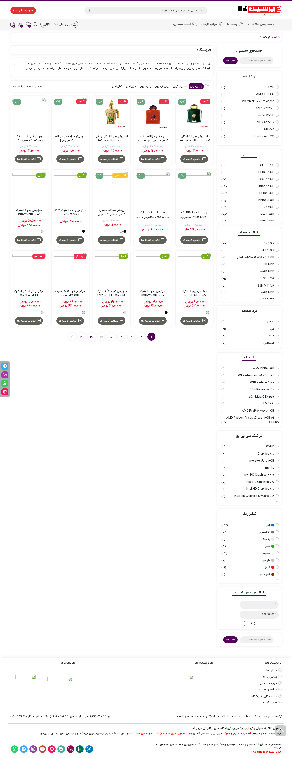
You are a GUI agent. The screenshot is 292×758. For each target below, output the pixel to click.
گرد (272, 329)
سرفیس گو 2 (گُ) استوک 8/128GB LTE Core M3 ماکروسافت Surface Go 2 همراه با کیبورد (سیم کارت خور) (111, 293)
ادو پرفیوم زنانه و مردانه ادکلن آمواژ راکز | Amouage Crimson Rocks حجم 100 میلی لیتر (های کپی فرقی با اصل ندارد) (70, 138)
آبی (268, 525)
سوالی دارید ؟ (209, 24)
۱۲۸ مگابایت (266, 250)
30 (92, 337)
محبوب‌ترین (180, 86)
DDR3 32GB (266, 172)
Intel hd (269, 468)
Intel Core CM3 (264, 136)
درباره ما (271, 670)
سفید (266, 553)
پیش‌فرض (196, 86)
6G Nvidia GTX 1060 (261, 397)
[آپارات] (4, 391)
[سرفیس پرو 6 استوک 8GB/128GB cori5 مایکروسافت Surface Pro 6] (194, 269)
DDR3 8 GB (266, 186)
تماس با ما (270, 677)
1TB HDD (268, 265)
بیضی (270, 322)
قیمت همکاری (182, 24)
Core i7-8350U (264, 115)
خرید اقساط (269, 702)
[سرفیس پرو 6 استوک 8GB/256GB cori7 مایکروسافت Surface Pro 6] (153, 269)
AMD (271, 87)
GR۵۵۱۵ (269, 129)
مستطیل (268, 343)
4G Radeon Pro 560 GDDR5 (256, 376)
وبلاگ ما (232, 24)
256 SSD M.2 (265, 286)
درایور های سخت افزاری (58, 24)
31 (81, 337)
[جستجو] (88, 10)
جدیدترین (145, 86)
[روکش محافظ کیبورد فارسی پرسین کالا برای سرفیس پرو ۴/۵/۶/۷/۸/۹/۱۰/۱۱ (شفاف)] (111, 188)
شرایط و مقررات (267, 690)
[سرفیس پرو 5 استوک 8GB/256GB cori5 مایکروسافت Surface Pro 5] (29, 188)
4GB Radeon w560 (262, 390)
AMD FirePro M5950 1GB (258, 411)
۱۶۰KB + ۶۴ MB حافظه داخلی (255, 258)
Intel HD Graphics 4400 (259, 475)
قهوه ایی (264, 574)
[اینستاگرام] (4, 374)
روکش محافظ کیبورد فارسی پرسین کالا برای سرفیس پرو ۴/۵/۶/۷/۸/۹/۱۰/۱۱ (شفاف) (111, 212)
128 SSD (269, 244)
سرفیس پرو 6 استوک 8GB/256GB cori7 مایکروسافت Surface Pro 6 (153, 293)
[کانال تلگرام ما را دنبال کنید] (4, 366)
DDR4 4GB (267, 207)
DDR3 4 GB (266, 179)
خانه (277, 37)
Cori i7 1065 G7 (264, 122)
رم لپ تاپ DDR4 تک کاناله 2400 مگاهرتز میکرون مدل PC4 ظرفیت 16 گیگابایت (194, 214)
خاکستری (264, 532)
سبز (267, 546)
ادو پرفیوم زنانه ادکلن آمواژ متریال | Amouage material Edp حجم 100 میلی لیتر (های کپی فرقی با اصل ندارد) (153, 138)
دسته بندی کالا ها (262, 24)
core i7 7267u (265, 108)
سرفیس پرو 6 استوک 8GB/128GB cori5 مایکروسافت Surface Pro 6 (194, 293)
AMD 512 (268, 404)
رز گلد (266, 539)
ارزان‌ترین (130, 86)
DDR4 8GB (267, 215)
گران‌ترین (116, 86)
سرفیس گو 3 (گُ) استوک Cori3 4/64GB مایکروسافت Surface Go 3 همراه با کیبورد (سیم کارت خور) (29, 293)
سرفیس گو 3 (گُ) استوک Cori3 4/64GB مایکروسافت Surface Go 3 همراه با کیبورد (70, 293)
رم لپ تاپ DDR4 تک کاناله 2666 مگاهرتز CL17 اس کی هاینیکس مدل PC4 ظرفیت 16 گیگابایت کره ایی (153, 214)
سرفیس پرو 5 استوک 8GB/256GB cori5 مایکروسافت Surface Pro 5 (29, 212)
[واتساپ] (4, 383)
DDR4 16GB (266, 193)
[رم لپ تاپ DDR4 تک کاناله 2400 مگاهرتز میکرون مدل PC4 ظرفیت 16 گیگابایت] (194, 188)
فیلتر (249, 623)
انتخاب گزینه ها (192, 159)
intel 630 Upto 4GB (261, 461)
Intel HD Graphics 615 (260, 489)
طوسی (266, 560)
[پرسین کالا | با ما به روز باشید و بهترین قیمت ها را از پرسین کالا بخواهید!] (258, 10)
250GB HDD (266, 272)
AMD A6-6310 (265, 94)
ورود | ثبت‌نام (22, 10)
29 (101, 337)
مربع (271, 336)
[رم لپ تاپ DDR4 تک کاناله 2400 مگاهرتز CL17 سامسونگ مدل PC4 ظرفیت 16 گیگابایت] (29, 114)
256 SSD (268, 279)
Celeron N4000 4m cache (257, 101)
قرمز (267, 567)
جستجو (230, 61)
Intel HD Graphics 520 (260, 482)
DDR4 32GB (266, 201)
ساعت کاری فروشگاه (264, 696)
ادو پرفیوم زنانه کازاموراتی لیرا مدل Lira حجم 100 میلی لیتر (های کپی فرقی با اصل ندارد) (112, 138)
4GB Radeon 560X (262, 383)
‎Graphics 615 (266, 454)
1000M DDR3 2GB (263, 369)
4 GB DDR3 (266, 165)
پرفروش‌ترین (162, 86)
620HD (270, 447)
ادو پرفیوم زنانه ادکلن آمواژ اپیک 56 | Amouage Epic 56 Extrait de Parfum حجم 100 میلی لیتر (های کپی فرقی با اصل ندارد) (194, 138)
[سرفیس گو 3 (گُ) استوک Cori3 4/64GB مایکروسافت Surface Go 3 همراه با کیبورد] (70, 269)
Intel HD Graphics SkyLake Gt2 (254, 496)
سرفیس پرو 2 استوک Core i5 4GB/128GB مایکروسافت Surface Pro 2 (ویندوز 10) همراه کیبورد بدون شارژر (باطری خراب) (70, 212)
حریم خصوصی (268, 683)
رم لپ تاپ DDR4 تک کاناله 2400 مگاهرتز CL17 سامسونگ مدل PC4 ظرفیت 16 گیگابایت (29, 138)
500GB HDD (266, 293)
